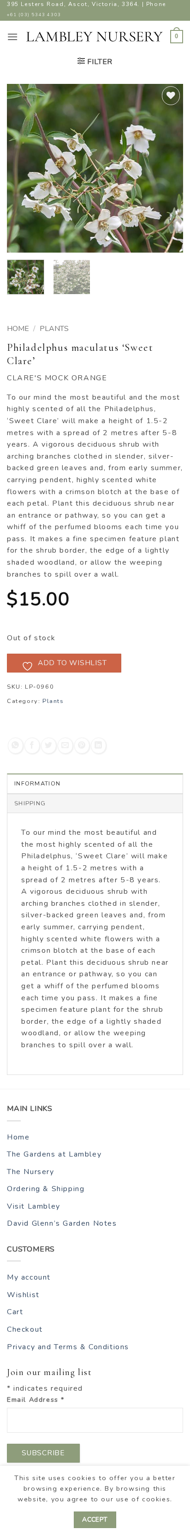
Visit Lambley (33, 1206)
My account (29, 1277)
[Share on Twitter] (48, 746)
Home (18, 329)
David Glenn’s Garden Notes (62, 1223)
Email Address (36, 1399)
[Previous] (22, 168)
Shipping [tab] (30, 803)
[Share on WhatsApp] (15, 746)
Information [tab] (37, 783)
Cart (15, 1312)
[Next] (168, 168)
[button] (13, 36)
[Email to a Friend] (65, 746)
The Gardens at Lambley (54, 1154)
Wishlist (23, 1295)
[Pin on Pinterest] (81, 746)
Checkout (25, 1329)
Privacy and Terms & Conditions (68, 1347)
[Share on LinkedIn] (98, 746)
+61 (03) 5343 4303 (34, 15)
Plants (54, 329)
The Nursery (30, 1172)
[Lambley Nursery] (94, 36)
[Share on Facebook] (32, 746)
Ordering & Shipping (45, 1189)
